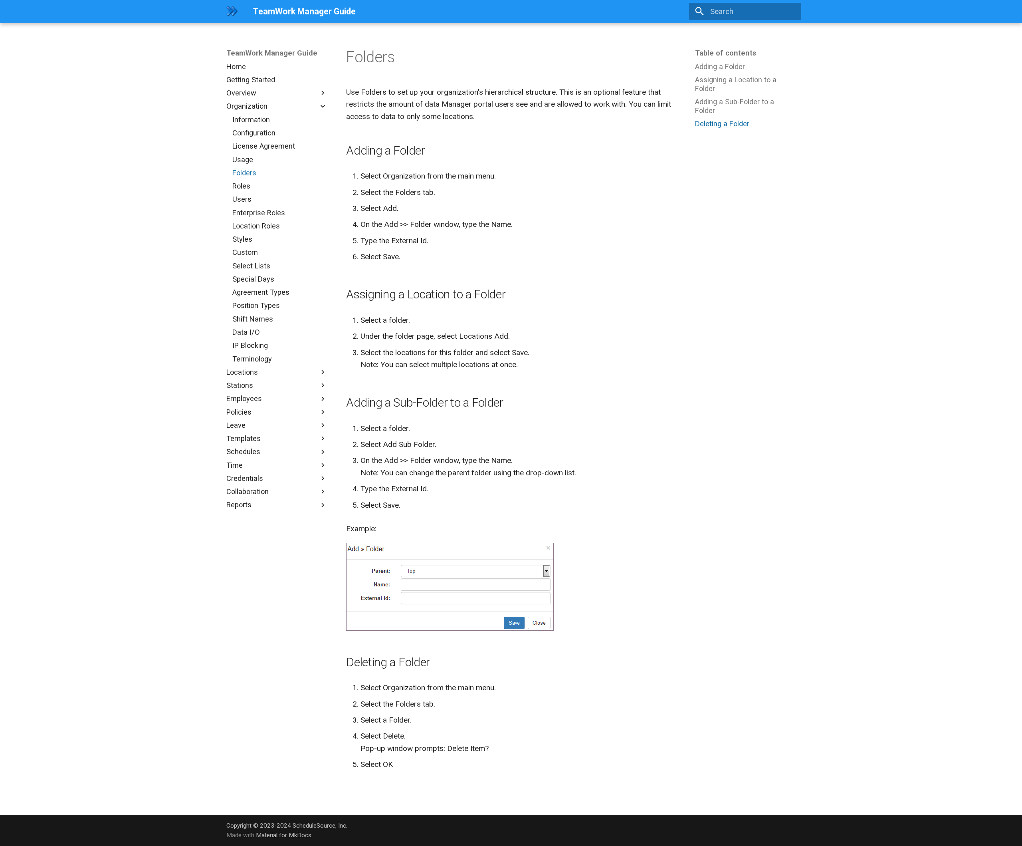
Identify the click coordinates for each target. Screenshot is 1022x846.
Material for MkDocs (283, 835)
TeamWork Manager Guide (271, 53)
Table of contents (725, 53)
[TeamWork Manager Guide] (232, 11)
